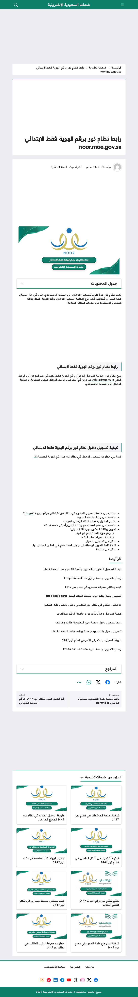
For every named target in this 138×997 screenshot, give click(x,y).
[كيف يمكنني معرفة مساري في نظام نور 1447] (69, 587)
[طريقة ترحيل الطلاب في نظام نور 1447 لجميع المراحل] (41, 805)
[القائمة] (122, 4)
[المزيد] (79, 682)
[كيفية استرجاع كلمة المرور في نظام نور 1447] (96, 933)
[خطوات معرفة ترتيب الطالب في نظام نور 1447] (41, 933)
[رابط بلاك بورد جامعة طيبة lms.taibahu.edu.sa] (69, 649)
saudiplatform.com (101, 379)
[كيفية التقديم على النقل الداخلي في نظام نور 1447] (96, 847)
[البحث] (15, 4)
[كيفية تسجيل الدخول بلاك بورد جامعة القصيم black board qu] (69, 569)
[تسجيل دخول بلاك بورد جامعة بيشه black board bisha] (69, 631)
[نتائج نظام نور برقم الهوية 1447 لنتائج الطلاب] (96, 890)
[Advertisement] (69, 36)
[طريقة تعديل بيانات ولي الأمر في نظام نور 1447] (69, 640)
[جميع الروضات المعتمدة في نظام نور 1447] (41, 847)
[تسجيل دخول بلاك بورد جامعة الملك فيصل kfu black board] (69, 596)
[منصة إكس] (98, 682)
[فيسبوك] (107, 682)
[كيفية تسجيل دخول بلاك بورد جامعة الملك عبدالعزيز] (69, 614)
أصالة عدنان (92, 167)
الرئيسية (116, 67)
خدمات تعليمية (97, 67)
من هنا (29, 513)
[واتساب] (88, 682)
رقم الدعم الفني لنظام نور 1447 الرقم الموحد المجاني (42, 700)
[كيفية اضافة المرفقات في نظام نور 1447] (96, 805)
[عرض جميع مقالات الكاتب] (117, 167)
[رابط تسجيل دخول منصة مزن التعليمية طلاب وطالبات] (69, 622)
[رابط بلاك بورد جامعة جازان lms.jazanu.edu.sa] (69, 578)
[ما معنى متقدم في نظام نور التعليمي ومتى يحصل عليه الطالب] (69, 605)
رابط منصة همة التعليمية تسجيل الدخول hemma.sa (98, 700)
